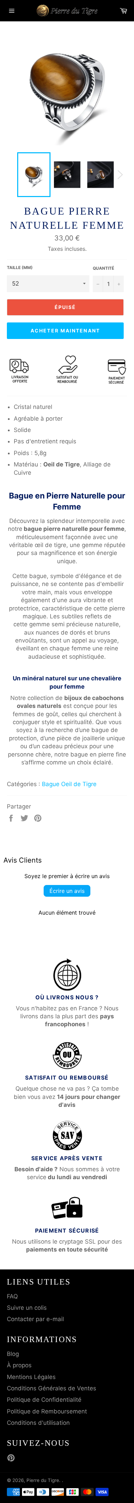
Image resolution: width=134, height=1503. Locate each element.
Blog (13, 1353)
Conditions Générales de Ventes (51, 1388)
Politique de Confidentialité (44, 1399)
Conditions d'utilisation (38, 1422)
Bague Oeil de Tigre (69, 784)
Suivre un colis (27, 1307)
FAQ (12, 1296)
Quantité (103, 268)
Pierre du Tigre (42, 1480)
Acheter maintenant (65, 330)
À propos (19, 1365)
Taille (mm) (20, 267)
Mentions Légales (31, 1376)
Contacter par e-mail (35, 1319)
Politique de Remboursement (47, 1411)
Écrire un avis (67, 890)
